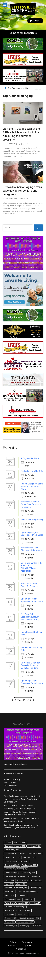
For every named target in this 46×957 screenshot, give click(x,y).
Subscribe (27, 942)
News (9, 895)
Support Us (28, 945)
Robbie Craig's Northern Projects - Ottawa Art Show (32, 486)
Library (20, 884)
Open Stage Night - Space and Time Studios (32, 533)
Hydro (9, 884)
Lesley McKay (11, 143)
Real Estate (11, 910)
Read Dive (8, 805)
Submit (14, 942)
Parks (22, 895)
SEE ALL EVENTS (23, 700)
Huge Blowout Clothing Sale (31, 633)
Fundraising (28, 872)
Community (12, 850)
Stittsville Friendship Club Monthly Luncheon (31, 549)
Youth (36, 925)
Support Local (10, 782)
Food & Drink (12, 872)
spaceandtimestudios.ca (15, 764)
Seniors (22, 914)
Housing (36, 880)
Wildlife (24, 925)
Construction (34, 853)
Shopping (10, 918)
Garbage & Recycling (15, 876)
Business (34, 846)
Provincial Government (16, 907)
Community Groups (15, 853)
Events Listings (10, 785)
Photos (28, 899)
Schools (25, 910)
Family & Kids (29, 865)
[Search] (38, 227)
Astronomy (20, 842)
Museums (35, 888)
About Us (21, 948)
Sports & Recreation (29, 918)
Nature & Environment (27, 891)
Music (9, 891)
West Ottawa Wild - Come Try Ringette (29, 585)
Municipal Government (16, 888)
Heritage (22, 880)
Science (9, 914)
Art (8, 842)
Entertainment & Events (16, 861)
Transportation (25, 922)
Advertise (12, 945)
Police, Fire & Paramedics (16, 903)
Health (9, 880)
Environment (12, 865)
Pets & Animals (12, 899)
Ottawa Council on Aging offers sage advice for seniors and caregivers (22, 190)
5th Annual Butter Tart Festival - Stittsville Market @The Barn (30, 665)
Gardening (34, 876)
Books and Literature (15, 846)
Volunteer (11, 925)
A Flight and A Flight (30, 458)
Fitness (22, 869)
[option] (24, 88)
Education (28, 857)
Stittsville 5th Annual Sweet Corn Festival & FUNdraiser (31, 504)
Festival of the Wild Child (32, 470)
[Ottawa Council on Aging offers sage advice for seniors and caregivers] (23, 172)
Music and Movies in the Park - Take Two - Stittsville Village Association (32, 566)
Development (12, 857)
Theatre (9, 922)
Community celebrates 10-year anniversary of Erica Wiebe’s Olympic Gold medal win (22, 799)
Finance (9, 869)
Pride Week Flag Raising (32, 519)
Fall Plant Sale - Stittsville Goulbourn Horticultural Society (30, 617)
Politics (36, 903)
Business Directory (12, 779)
